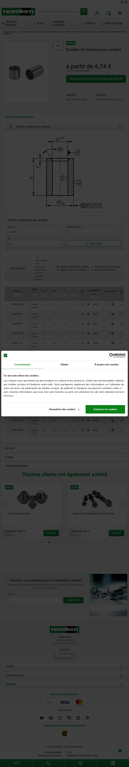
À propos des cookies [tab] (107, 364)
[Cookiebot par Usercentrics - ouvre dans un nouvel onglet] (111, 355)
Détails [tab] (64, 364)
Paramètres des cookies (62, 409)
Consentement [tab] (22, 364)
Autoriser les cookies (105, 409)
